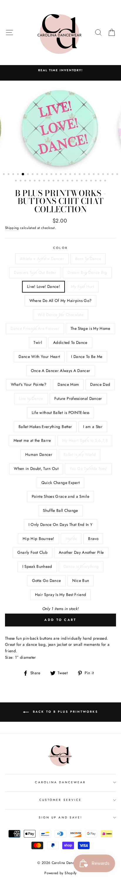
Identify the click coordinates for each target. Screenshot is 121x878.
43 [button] (96, 181)
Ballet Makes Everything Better (45, 426)
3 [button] (13, 174)
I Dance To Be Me (86, 356)
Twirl (37, 342)
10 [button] (47, 174)
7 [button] (33, 174)
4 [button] (18, 174)
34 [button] (54, 181)
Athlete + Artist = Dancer (42, 258)
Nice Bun (80, 580)
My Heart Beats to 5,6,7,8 (85, 440)
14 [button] (66, 174)
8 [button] (37, 174)
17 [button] (80, 174)
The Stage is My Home (90, 328)
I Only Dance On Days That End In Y (60, 524)
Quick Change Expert (60, 482)
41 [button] (86, 181)
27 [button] (21, 181)
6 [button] (28, 174)
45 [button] (105, 181)
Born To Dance (88, 258)
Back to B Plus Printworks (64, 712)
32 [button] (44, 181)
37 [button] (68, 181)
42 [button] (91, 181)
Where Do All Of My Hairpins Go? (60, 300)
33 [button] (49, 181)
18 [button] (84, 174)
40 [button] (82, 181)
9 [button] (42, 174)
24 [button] (113, 174)
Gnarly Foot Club (32, 552)
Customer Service (60, 800)
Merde (71, 538)
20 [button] (94, 174)
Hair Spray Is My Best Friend (60, 594)
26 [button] (16, 181)
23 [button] (108, 174)
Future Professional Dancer (78, 398)
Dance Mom (68, 384)
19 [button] (89, 174)
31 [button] (39, 181)
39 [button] (77, 181)
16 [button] (75, 174)
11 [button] (52, 174)
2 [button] (9, 174)
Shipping (12, 227)
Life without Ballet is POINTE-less (61, 412)
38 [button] (72, 181)
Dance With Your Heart (39, 356)
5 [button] (23, 174)
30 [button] (35, 181)
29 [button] (30, 181)
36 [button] (63, 181)
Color (60, 248)
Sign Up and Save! (60, 817)
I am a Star (92, 426)
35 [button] (58, 181)
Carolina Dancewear (60, 782)
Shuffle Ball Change (60, 510)
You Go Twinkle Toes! (88, 468)
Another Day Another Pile (81, 552)
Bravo (93, 538)
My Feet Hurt (82, 286)
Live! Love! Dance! (43, 286)
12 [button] (56, 174)
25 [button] (117, 174)
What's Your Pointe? (28, 384)
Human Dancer (38, 454)
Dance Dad (100, 384)
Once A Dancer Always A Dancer (60, 370)
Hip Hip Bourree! (38, 538)
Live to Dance (31, 398)
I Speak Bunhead (37, 566)
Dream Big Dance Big (87, 272)
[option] (60, 128)
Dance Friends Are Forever (35, 328)
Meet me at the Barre (32, 440)
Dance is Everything (81, 566)
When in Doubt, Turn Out (36, 468)
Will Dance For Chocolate (60, 314)
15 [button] (70, 174)
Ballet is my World (79, 454)
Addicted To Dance (70, 342)
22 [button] (103, 174)
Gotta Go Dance (46, 580)
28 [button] (25, 181)
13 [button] (61, 174)
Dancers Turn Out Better (35, 272)
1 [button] (4, 174)
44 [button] (101, 181)
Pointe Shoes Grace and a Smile (60, 496)
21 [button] (99, 174)
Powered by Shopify (60, 873)
